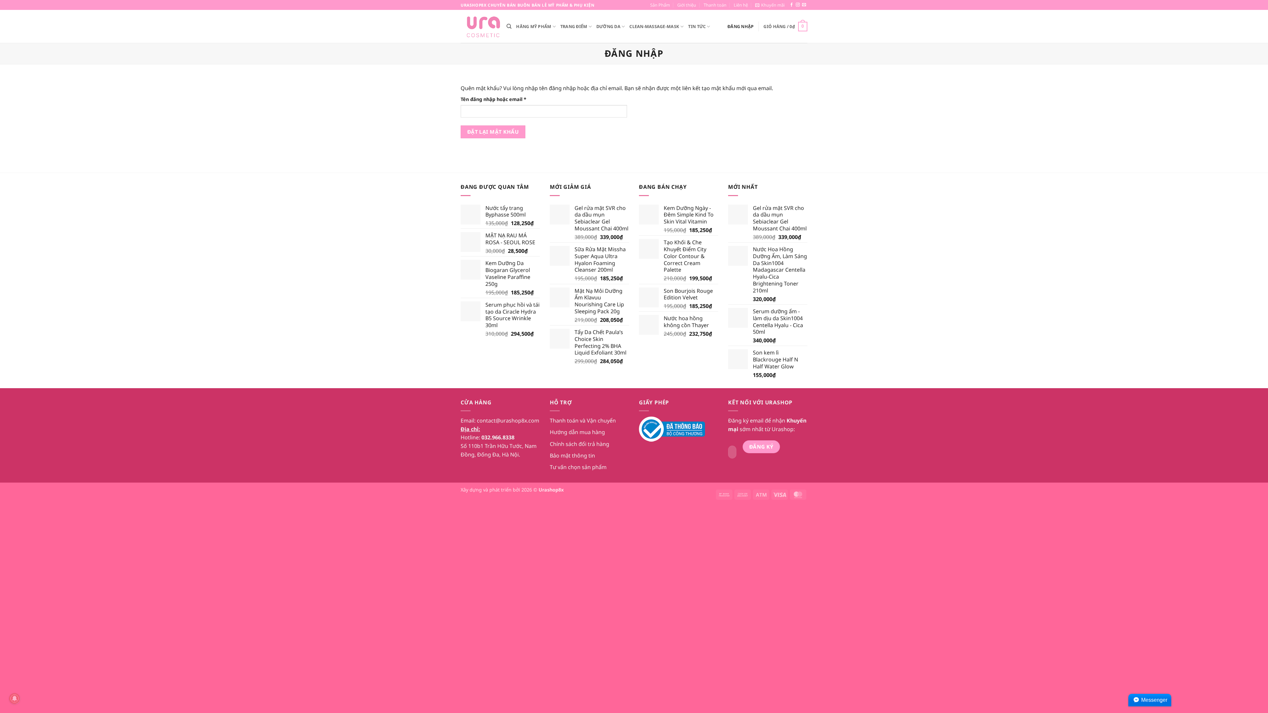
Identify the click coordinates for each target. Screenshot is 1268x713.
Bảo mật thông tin (572, 455)
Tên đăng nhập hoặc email (499, 99)
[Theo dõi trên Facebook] (791, 5)
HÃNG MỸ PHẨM (533, 26)
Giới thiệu (686, 5)
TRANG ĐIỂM (573, 26)
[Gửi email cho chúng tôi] (804, 5)
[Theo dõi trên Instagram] (798, 5)
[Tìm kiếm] (509, 26)
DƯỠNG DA (608, 26)
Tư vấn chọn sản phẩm (578, 467)
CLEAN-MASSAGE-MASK (654, 26)
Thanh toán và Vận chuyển (583, 420)
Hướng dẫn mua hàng (577, 432)
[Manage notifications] (14, 698)
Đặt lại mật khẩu (493, 131)
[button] (770, 5)
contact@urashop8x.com (508, 420)
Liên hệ (741, 5)
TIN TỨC (697, 26)
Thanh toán (715, 5)
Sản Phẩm (660, 5)
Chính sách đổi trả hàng (579, 444)
